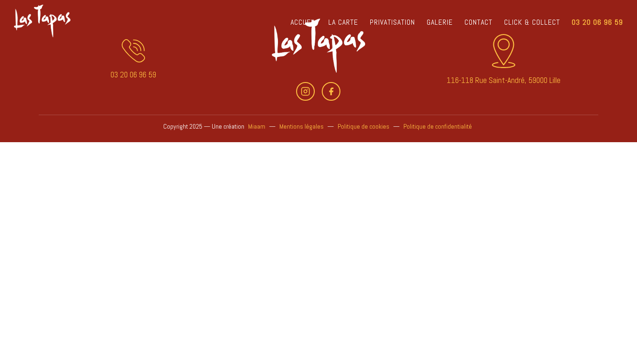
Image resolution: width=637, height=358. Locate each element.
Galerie (440, 22)
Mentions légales (301, 126)
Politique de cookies (363, 126)
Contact (478, 22)
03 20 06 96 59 (597, 22)
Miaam (256, 126)
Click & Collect (532, 22)
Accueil (304, 22)
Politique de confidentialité (437, 126)
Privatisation (392, 22)
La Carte (343, 22)
